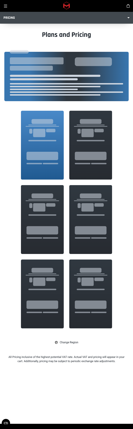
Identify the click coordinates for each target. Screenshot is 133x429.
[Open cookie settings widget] (6, 423)
